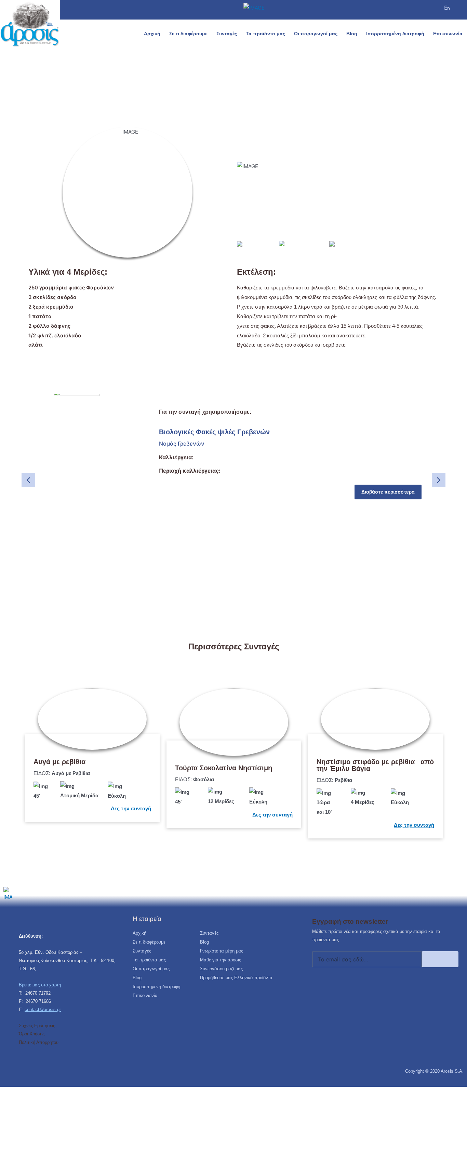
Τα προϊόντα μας (265, 33)
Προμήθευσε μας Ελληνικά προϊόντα (236, 977)
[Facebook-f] (386, 8)
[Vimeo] (432, 8)
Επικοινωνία (448, 33)
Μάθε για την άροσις (220, 959)
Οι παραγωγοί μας (315, 33)
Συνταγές (226, 33)
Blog (351, 33)
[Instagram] (401, 8)
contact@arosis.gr (43, 1009)
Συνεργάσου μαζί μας (221, 968)
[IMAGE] (447, 7)
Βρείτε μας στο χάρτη (40, 984)
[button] (460, 12)
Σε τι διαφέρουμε (188, 33)
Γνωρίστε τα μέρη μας (221, 951)
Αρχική (152, 33)
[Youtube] (416, 8)
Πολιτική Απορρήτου (38, 1042)
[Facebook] (22, 1055)
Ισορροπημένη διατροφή (395, 33)
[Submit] (440, 959)
